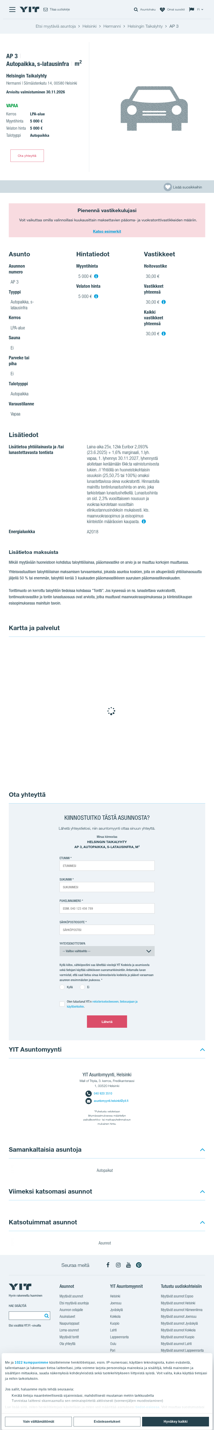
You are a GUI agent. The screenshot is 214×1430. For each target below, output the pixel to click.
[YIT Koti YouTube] (128, 1265)
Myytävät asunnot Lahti (176, 1343)
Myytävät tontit (69, 1337)
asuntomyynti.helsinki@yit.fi (111, 1101)
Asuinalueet (67, 1316)
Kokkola (115, 1316)
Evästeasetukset (107, 1421)
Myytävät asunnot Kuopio (177, 1337)
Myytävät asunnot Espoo (177, 1296)
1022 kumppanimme (31, 1362)
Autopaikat (105, 1170)
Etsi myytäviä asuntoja (74, 1303)
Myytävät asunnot (71, 1296)
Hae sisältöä (17, 1306)
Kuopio (114, 1323)
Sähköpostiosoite (72, 922)
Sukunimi (66, 879)
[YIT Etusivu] (29, 9)
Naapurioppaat (69, 1323)
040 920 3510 (103, 1093)
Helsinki (115, 1296)
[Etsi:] (46, 1316)
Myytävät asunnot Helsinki (178, 1303)
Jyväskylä (116, 1310)
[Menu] (12, 9)
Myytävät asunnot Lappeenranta (182, 1350)
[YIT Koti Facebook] (108, 1265)
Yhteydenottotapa (72, 943)
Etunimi (65, 858)
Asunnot (105, 1243)
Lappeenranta (119, 1337)
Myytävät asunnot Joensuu (178, 1316)
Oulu (113, 1343)
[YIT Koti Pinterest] (138, 1265)
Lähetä (107, 1022)
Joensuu (115, 1303)
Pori (112, 1350)
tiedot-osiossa (147, 1407)
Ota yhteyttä (27, 155)
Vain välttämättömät (38, 1421)
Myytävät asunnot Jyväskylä (179, 1323)
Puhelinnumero (70, 901)
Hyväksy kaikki (175, 1421)
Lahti (113, 1330)
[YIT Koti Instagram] (118, 1265)
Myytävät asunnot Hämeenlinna (182, 1310)
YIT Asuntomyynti (35, 1049)
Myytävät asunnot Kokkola (178, 1330)
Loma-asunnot (69, 1330)
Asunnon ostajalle (71, 1310)
